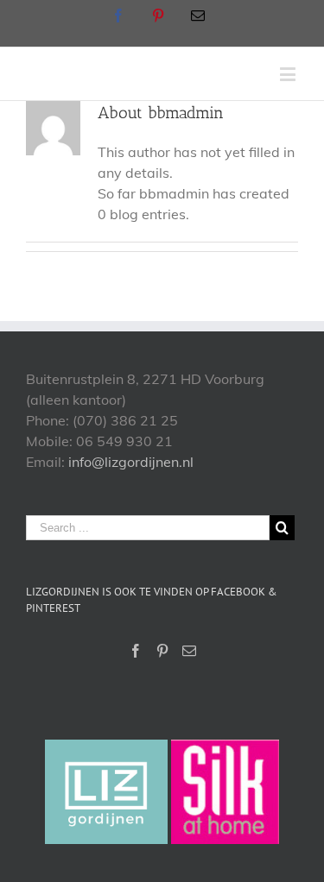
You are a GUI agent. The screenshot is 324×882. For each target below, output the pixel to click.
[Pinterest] (162, 651)
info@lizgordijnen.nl (131, 461)
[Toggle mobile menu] (289, 74)
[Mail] (189, 651)
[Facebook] (136, 651)
